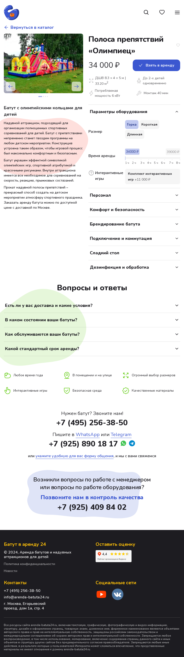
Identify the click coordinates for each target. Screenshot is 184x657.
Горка (132, 124)
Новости (10, 571)
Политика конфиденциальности (29, 564)
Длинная (134, 134)
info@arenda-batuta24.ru (26, 597)
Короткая (149, 124)
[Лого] (11, 12)
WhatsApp (88, 434)
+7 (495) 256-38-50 (92, 423)
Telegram (121, 434)
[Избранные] (162, 12)
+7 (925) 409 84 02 (92, 507)
